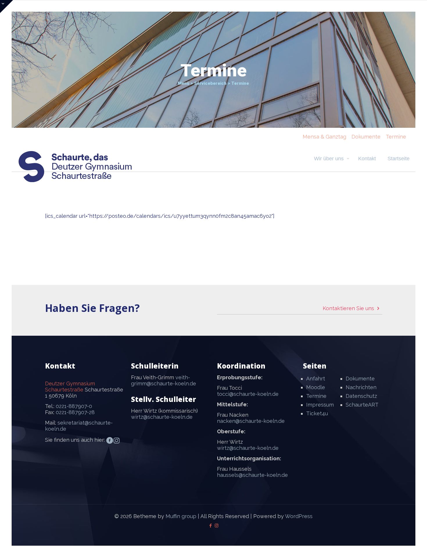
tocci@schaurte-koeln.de (248, 394)
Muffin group (181, 516)
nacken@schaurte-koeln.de (251, 421)
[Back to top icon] (399, 545)
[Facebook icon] (210, 525)
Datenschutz (361, 396)
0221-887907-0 (74, 406)
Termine (396, 137)
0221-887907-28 (75, 412)
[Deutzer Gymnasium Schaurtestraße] (75, 166)
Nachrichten (361, 387)
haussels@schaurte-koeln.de (252, 475)
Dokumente (366, 137)
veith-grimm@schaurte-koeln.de (163, 380)
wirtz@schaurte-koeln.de (162, 417)
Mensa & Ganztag (324, 137)
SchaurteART (362, 405)
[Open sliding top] (6, 6)
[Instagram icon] (216, 525)
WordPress (299, 516)
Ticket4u (317, 413)
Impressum (320, 405)
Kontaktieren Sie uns (349, 308)
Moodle (315, 387)
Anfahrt (315, 378)
